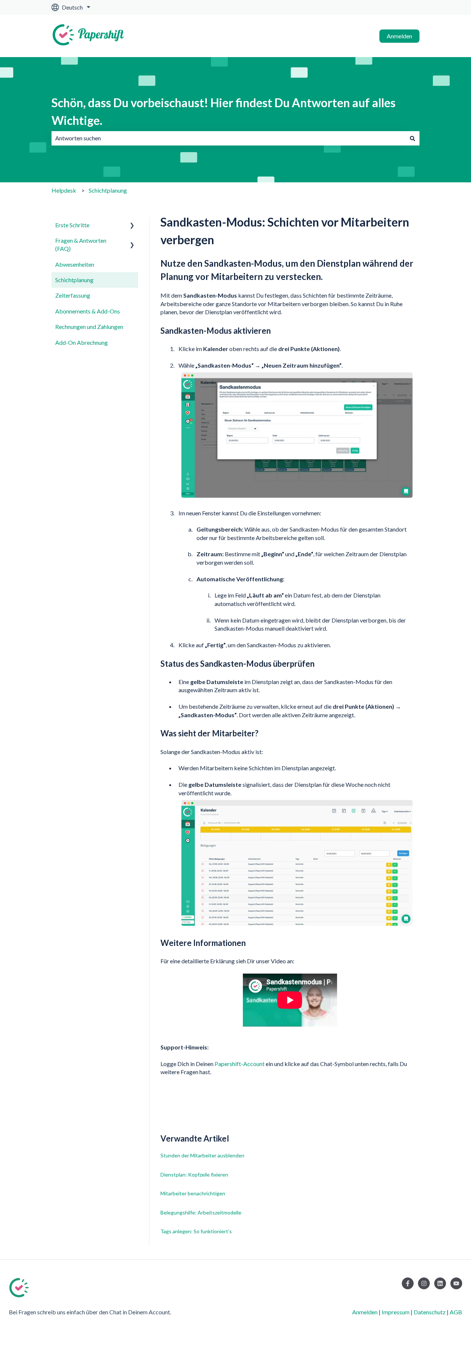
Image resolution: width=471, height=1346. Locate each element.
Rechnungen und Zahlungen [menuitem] (89, 326)
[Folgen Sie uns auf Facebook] (408, 1283)
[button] (132, 225)
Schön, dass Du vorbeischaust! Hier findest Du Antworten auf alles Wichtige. (224, 111)
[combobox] (229, 138)
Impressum (396, 1311)
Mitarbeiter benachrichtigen (192, 1193)
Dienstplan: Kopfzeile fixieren (194, 1174)
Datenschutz (430, 1311)
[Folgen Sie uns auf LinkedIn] (440, 1283)
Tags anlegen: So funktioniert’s (196, 1231)
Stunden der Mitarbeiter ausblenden (202, 1155)
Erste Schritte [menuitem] (72, 224)
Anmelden (399, 35)
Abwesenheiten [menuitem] (74, 264)
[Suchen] (412, 138)
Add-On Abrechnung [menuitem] (81, 342)
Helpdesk (64, 190)
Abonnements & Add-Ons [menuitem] (87, 311)
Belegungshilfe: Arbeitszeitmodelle (200, 1212)
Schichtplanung (108, 190)
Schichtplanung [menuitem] (74, 279)
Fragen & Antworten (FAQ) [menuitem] (80, 244)
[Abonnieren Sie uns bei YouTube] (456, 1283)
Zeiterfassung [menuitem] (72, 295)
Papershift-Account (240, 1063)
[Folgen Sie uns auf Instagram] (424, 1283)
